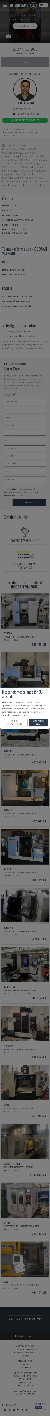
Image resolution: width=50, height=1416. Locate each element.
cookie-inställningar (14, 723)
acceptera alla (38, 723)
